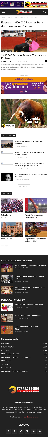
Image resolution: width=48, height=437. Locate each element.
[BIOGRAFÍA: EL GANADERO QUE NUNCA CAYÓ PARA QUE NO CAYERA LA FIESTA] (7, 166)
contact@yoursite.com (29, 417)
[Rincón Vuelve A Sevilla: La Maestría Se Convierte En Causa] (7, 290)
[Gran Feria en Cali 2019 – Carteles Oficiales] (7, 329)
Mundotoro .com (6, 61)
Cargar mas (23, 186)
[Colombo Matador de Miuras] (12, 205)
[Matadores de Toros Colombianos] (7, 318)
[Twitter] (21, 431)
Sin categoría (6, 364)
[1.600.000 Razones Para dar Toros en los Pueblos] (24, 41)
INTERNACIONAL (6, 51)
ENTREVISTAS (6, 368)
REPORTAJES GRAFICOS (10, 354)
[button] (44, 12)
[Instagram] (14, 431)
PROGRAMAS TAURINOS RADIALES (14, 371)
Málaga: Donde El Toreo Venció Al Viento (30, 265)
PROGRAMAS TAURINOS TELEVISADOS (16, 357)
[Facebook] (8, 431)
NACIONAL (5, 350)
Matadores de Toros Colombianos (28, 316)
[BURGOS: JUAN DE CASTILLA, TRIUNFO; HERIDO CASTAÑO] (7, 155)
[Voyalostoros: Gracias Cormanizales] (7, 307)
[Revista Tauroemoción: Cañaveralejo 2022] (36, 205)
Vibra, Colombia (7, 239)
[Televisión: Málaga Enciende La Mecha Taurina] (7, 279)
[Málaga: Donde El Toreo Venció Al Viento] (7, 268)
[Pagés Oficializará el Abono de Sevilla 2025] (36, 229)
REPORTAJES (6, 361)
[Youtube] (39, 431)
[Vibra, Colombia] (12, 229)
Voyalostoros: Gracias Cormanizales (29, 304)
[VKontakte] (33, 431)
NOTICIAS (5, 343)
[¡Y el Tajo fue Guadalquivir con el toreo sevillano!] (7, 144)
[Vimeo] (27, 431)
